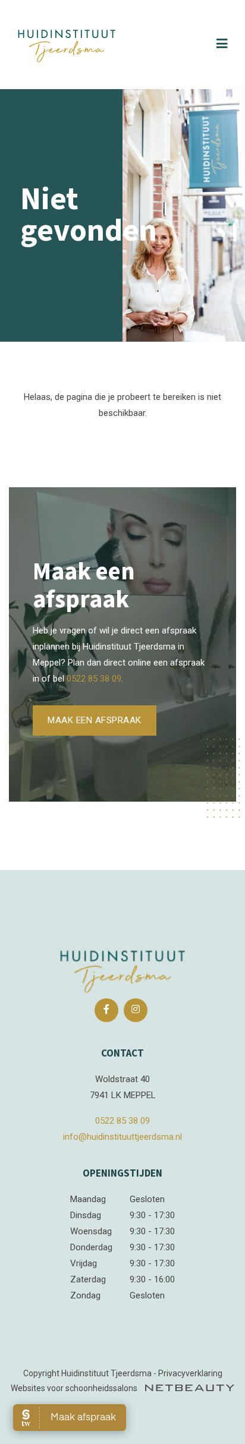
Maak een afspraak (95, 720)
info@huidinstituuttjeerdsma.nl (122, 1136)
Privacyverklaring (190, 1373)
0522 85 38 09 (94, 678)
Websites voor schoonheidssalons (75, 1388)
